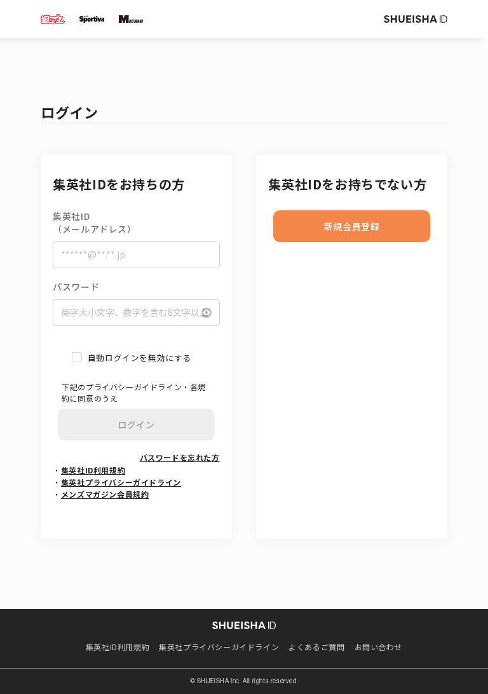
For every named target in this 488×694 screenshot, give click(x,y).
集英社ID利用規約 (93, 470)
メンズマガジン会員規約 (105, 494)
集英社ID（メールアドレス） (94, 222)
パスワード (76, 287)
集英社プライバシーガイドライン (121, 482)
